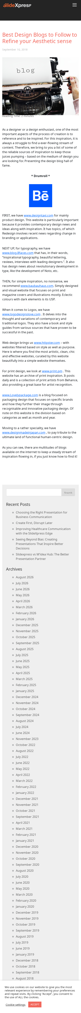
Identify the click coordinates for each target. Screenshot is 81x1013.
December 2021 (27, 799)
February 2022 (26, 787)
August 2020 (25, 871)
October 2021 (25, 811)
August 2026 (25, 577)
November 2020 (27, 853)
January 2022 (25, 793)
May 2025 (22, 667)
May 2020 (22, 888)
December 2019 (27, 912)
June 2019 (23, 948)
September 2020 (27, 865)
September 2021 (27, 817)
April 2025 (23, 673)
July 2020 (22, 877)
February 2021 (26, 835)
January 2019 (25, 954)
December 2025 (27, 625)
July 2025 (22, 655)
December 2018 (27, 960)
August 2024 (25, 721)
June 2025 (23, 661)
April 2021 (23, 823)
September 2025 (27, 643)
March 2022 (24, 781)
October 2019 (25, 924)
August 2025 (25, 649)
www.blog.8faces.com (18, 253)
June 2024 (23, 733)
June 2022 (23, 763)
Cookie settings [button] (15, 1004)
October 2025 (25, 637)
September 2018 (27, 972)
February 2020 (26, 900)
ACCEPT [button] (35, 1004)
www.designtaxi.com (38, 215)
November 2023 (27, 739)
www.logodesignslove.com (21, 314)
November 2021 (27, 805)
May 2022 (22, 769)
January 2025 (25, 691)
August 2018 (25, 978)
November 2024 (27, 703)
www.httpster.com (47, 343)
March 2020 (24, 894)
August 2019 (25, 936)
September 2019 (27, 930)
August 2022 (25, 751)
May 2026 (22, 595)
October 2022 (25, 745)
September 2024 (27, 715)
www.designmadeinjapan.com (23, 432)
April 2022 (23, 775)
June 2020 (23, 883)
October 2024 (25, 709)
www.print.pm (52, 371)
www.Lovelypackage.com (20, 395)
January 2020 (25, 906)
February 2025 (26, 685)
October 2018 (25, 966)
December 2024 (27, 697)
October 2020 (25, 859)
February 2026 (26, 613)
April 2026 (23, 601)
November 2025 (27, 631)
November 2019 (27, 918)
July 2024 (22, 727)
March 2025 (24, 679)
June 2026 (23, 589)
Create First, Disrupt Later (34, 523)
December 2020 (27, 847)
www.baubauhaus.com (37, 286)
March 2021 (24, 829)
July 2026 (22, 583)
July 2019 (22, 942)
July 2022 (22, 757)
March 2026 (24, 607)
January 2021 (25, 841)
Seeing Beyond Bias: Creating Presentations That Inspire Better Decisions (39, 543)
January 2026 (25, 619)
